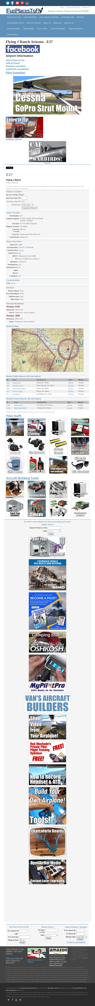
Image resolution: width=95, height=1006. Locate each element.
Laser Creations (67, 17)
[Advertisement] (47, 902)
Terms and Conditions (73, 7)
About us (47, 23)
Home (62, 7)
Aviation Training (58, 29)
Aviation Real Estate (15, 23)
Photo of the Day (34, 23)
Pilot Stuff (42, 29)
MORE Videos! (29, 29)
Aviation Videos (13, 29)
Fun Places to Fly (14, 17)
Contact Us (86, 7)
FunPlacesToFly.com (12, 988)
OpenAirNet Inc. (42, 988)
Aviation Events (30, 17)
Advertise (57, 23)
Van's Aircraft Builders (49, 17)
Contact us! (69, 23)
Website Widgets (76, 29)
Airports (80, 17)
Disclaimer (83, 981)
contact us (20, 990)
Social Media (12, 34)
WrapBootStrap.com (66, 988)
